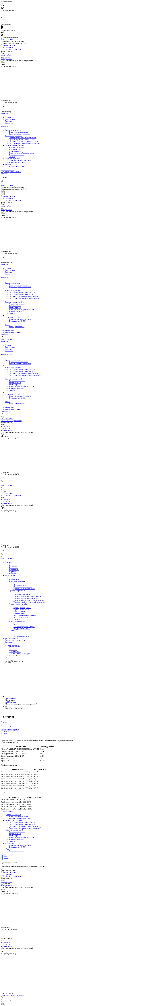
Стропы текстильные (17, 147)
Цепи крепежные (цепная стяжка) (21, 153)
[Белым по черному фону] (1, 15)
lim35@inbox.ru (6, 59)
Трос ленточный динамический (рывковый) (25, 143)
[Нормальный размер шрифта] (2, 6)
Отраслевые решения (13, 159)
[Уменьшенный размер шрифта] (2, 4)
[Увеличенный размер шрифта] (2, 9)
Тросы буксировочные (13, 136)
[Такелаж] (5, 733)
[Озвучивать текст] (2, 33)
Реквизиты (9, 123)
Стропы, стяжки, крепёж (14, 145)
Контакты (4, 174)
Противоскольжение (12, 130)
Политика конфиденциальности (12, 995)
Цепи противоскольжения (18, 132)
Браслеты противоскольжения (20, 134)
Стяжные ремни (15, 151)
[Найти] (3, 193)
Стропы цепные (15, 149)
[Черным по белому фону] (1, 13)
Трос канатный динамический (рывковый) (24, 141)
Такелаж (12, 157)
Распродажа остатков (16, 166)
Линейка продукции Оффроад (20, 160)
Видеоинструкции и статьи (11, 172)
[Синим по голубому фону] (1, 17)
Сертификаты (10, 119)
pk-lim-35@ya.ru (6, 55)
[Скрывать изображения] (2, 29)
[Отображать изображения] (2, 26)
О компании (9, 117)
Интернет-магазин (7, 170)
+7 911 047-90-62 (10, 45)
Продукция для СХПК (17, 162)
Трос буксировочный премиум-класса (22, 138)
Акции (7, 164)
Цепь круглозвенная (16, 155)
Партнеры (8, 121)
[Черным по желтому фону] (1, 20)
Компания (4, 114)
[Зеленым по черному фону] (1, 22)
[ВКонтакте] (6, 177)
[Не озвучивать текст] (2, 35)
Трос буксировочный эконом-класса (22, 140)
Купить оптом (6, 126)
